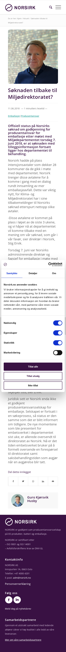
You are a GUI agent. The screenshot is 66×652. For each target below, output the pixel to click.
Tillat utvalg (33, 376)
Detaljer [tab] (33, 273)
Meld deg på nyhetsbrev (18, 608)
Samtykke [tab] (11, 273)
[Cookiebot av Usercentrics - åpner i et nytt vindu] (48, 264)
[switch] (57, 332)
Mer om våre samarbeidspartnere (23, 639)
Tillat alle (33, 366)
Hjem (19, 18)
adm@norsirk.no (22, 577)
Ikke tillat (33, 385)
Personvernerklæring (18, 584)
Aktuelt (26, 18)
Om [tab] (54, 273)
